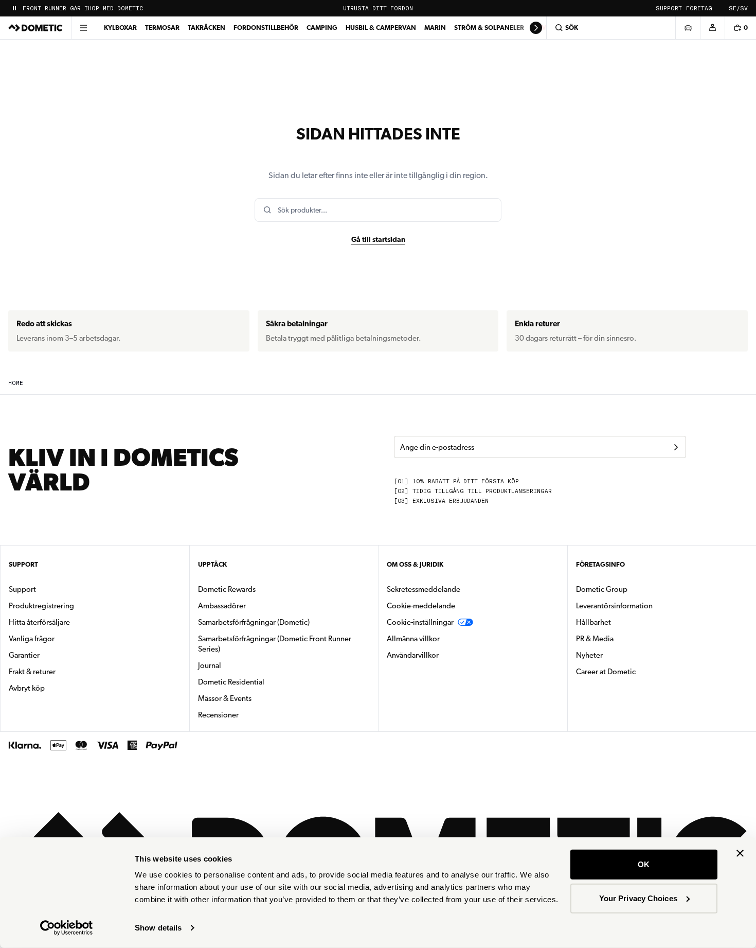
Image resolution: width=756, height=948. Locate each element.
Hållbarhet (593, 622)
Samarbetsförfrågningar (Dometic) (254, 622)
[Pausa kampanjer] (14, 8)
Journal (209, 665)
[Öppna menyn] (83, 27)
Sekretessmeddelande (423, 589)
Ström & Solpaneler (489, 27)
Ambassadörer (222, 605)
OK (644, 864)
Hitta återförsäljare (39, 622)
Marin (435, 27)
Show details (158, 927)
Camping (322, 27)
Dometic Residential (263, 682)
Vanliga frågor (32, 638)
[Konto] (712, 27)
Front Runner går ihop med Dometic (83, 8)
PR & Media (627, 638)
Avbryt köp (27, 688)
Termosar (162, 27)
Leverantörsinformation (614, 605)
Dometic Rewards (227, 589)
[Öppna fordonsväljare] (687, 27)
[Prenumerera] (675, 447)
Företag (699, 8)
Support (669, 8)
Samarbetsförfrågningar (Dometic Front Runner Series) (274, 644)
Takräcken (206, 27)
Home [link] (15, 383)
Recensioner (218, 714)
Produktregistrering (41, 605)
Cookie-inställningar (420, 622)
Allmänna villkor (413, 638)
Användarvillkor (413, 655)
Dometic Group (634, 589)
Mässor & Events (224, 698)
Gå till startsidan (378, 239)
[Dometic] (35, 27)
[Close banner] (740, 853)
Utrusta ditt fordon (378, 8)
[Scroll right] (536, 28)
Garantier (24, 655)
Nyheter (622, 655)
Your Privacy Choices (638, 897)
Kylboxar (120, 27)
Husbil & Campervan (381, 27)
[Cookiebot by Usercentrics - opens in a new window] (67, 928)
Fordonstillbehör (265, 27)
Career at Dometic (638, 671)
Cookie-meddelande (421, 605)
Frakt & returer (32, 671)
